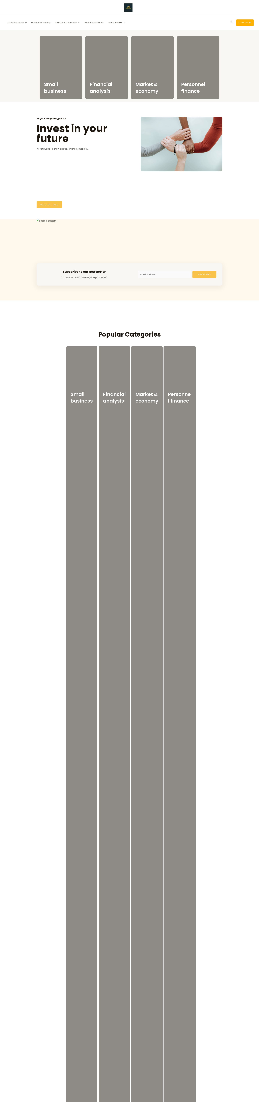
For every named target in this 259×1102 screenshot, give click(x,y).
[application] (25, 22)
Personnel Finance (94, 22)
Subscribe (204, 274)
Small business (15, 22)
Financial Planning (41, 22)
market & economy (66, 22)
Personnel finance (193, 87)
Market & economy (146, 87)
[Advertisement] (81, 173)
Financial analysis (101, 87)
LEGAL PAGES (115, 22)
